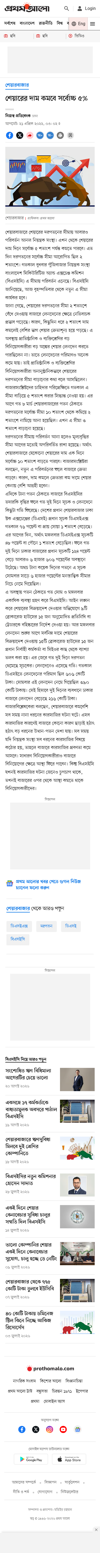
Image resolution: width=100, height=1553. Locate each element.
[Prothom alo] (27, 8)
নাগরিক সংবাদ (24, 1381)
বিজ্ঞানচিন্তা (74, 1381)
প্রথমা (35, 1402)
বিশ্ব (60, 23)
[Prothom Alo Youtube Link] (66, 1430)
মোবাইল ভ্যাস (54, 1402)
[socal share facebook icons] (10, 138)
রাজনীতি (46, 23)
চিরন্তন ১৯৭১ (62, 1391)
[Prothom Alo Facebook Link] (24, 1430)
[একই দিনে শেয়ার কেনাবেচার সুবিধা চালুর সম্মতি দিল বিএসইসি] (77, 1219)
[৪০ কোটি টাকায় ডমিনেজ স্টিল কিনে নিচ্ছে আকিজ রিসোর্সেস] (77, 1325)
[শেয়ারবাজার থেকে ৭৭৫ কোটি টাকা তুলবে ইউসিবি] (77, 1290)
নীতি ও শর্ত (21, 1492)
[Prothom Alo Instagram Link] (52, 1430)
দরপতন (47, 926)
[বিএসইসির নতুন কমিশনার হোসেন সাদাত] (77, 1185)
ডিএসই (71, 926)
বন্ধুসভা (42, 1391)
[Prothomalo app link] (31, 1460)
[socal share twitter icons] (20, 138)
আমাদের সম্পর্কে (24, 1482)
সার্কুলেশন (72, 1482)
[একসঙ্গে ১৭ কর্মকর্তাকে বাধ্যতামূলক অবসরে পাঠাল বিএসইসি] (77, 1114)
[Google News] (77, 1430)
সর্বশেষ (9, 23)
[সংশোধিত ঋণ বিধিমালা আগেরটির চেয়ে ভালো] (77, 1079)
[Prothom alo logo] (50, 1370)
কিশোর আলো (50, 1381)
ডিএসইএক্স (19, 926)
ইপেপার (82, 1391)
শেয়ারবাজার (17, 85)
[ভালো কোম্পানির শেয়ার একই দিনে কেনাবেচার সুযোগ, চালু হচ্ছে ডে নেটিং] (77, 1256)
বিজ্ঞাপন (51, 1482)
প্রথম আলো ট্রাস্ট (20, 1391)
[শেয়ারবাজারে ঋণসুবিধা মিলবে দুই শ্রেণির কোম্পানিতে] (77, 1151)
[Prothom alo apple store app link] (69, 1460)
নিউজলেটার (69, 1492)
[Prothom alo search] (66, 8)
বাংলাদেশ (27, 23)
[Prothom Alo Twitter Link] (38, 1430)
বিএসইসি (18, 939)
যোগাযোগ (45, 1492)
